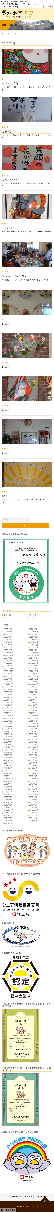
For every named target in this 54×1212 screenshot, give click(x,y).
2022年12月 (8, 684)
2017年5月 (8, 771)
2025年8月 (33, 642)
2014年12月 (34, 807)
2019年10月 (9, 734)
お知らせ (32, 615)
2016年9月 (8, 781)
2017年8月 (33, 765)
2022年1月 (33, 697)
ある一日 (5, 79)
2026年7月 (33, 629)
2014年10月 (34, 810)
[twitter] (48, 6)
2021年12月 (8, 700)
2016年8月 (33, 781)
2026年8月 (8, 629)
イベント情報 (9, 617)
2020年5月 (33, 723)
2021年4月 (8, 710)
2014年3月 (8, 821)
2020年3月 (33, 726)
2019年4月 (8, 742)
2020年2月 (8, 729)
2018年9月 (33, 750)
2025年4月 (33, 647)
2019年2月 (8, 744)
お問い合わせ (31, 4)
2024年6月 (8, 660)
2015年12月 (34, 792)
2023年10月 (9, 671)
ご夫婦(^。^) (9, 131)
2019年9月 (33, 734)
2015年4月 (33, 802)
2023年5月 (33, 676)
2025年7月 (8, 645)
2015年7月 (8, 800)
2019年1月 (33, 744)
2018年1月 (33, 760)
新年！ (6, 324)
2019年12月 (8, 731)
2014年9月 (8, 813)
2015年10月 (34, 794)
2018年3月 (33, 758)
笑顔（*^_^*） (11, 179)
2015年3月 (8, 805)
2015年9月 (8, 797)
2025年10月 (34, 639)
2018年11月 (33, 747)
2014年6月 (33, 815)
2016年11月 (8, 779)
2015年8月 (33, 797)
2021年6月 (8, 708)
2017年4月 (33, 771)
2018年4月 (8, 758)
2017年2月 (33, 773)
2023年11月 (34, 668)
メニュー (50, 13)
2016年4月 (33, 786)
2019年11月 (33, 731)
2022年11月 (33, 684)
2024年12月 (9, 653)
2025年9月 (8, 642)
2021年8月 (8, 705)
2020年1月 (33, 729)
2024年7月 (33, 658)
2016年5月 (8, 786)
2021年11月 (33, 700)
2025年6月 (33, 645)
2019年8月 (8, 737)
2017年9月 (8, 765)
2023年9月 (33, 671)
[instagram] (51, 6)
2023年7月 (33, 674)
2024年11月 (34, 653)
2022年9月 (33, 687)
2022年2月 (8, 697)
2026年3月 (8, 634)
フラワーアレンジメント (17, 276)
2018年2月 (8, 760)
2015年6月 (33, 800)
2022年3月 (33, 695)
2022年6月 (8, 692)
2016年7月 (8, 784)
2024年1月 (33, 666)
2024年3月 (33, 663)
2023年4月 (8, 679)
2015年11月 (8, 794)
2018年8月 (8, 752)
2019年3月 (33, 742)
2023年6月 (8, 676)
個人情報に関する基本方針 (21, 1196)
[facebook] (44, 6)
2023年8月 (8, 674)
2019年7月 (33, 737)
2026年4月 (33, 632)
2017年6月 (33, 768)
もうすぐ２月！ (11, 83)
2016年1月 (8, 792)
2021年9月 (33, 702)
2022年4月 (8, 695)
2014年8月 (33, 813)
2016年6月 (33, 784)
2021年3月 (33, 710)
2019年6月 (8, 739)
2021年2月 (8, 713)
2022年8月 (8, 689)
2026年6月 (8, 632)
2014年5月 (8, 818)
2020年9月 (33, 718)
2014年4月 (33, 818)
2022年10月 (9, 687)
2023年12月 (9, 668)
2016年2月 (33, 789)
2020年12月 (9, 716)
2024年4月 (8, 663)
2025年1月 (33, 650)
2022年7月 (33, 689)
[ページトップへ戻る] (45, 1200)
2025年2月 (8, 650)
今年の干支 (8, 228)
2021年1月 (33, 713)
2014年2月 (33, 821)
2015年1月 (8, 807)
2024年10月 (9, 655)
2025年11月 (8, 639)
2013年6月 (8, 823)
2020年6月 (8, 723)
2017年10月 (34, 763)
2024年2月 (8, 666)
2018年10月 (9, 750)
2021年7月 (33, 705)
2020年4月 (8, 726)
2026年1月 (8, 637)
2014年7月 (8, 815)
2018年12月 (8, 747)
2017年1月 (8, 776)
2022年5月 (33, 692)
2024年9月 (33, 655)
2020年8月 (8, 721)
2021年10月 (8, 702)
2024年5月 (33, 660)
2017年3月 (8, 773)
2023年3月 (33, 679)
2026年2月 (33, 634)
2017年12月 (8, 763)
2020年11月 (34, 716)
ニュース (32, 617)
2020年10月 (9, 718)
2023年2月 (8, 681)
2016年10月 (34, 779)
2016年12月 (34, 776)
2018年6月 (8, 755)
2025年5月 (8, 647)
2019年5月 (33, 739)
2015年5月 (8, 802)
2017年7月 (8, 768)
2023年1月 (33, 681)
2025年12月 (34, 637)
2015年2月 (33, 805)
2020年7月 (33, 721)
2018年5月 (33, 755)
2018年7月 (33, 752)
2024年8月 (8, 658)
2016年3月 (8, 789)
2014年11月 (8, 810)
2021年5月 (33, 708)
